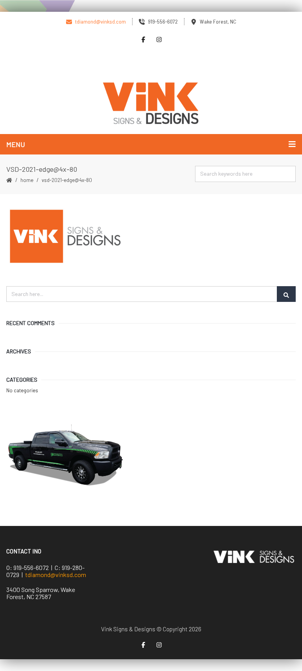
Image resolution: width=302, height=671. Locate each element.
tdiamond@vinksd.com (55, 574)
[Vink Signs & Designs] (151, 103)
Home (26, 180)
